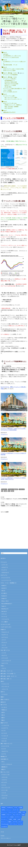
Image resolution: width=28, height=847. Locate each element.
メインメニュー (26, 1)
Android (3, 588)
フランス (3, 795)
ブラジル (3, 642)
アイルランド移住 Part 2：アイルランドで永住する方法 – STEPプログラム (13, 478)
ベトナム (3, 738)
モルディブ (3, 663)
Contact (2, 835)
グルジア (3, 655)
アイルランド (3, 16)
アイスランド (4, 684)
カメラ (20, 821)
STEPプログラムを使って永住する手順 (14, 69)
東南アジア (3, 722)
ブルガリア (3, 751)
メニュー (10, 809)
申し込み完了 (9, 108)
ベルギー (3, 798)
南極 (2, 696)
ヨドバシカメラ (13, 812)
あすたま (7, 26)
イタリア (3, 779)
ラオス (2, 741)
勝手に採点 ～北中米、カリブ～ (8, 676)
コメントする (12, 26)
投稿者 (3, 814)
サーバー (3, 616)
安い (24, 812)
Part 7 (5, 110)
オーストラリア (4, 577)
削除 (15, 819)
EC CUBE (3, 593)
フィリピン (3, 735)
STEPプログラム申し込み (10, 103)
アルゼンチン (4, 632)
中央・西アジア (4, 650)
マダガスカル (4, 572)
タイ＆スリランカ (5, 624)
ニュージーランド (5, 580)
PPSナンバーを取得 (11, 85)
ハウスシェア (21, 489)
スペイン (3, 790)
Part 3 (5, 67)
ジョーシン (4, 812)
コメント (4, 821)
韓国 (2, 717)
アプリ (2, 614)
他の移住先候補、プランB (10, 64)
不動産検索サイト (10, 80)
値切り (10, 821)
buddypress (10, 807)
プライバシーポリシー (6, 838)
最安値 (3, 807)
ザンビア (3, 570)
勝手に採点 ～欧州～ (5, 678)
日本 (2, 715)
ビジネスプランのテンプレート (14, 99)
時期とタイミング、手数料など (14, 105)
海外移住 (11, 16)
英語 (20, 812)
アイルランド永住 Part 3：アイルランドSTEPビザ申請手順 (13, 453)
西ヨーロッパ (4, 772)
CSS (2, 590)
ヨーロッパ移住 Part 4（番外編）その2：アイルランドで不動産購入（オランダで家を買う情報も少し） (13, 504)
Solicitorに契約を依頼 (11, 82)
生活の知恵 (3, 759)
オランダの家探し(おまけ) (10, 91)
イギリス (3, 777)
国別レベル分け (4, 699)
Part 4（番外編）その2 (10, 77)
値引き (3, 809)
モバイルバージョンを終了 (14, 845)
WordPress (3, 608)
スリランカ (3, 658)
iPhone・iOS (4, 601)
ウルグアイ (3, 634)
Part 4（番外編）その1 (10, 73)
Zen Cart (3, 611)
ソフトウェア (4, 619)
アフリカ (3, 562)
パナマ (2, 639)
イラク (2, 668)
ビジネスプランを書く (9, 96)
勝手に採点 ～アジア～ (6, 671)
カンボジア (3, 728)
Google (3, 598)
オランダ (8, 16)
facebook (3, 595)
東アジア (3, 704)
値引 (19, 819)
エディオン (16, 809)
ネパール (3, 733)
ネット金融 (3, 621)
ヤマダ (15, 821)
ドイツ (2, 792)
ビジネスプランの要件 (11, 97)
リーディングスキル (5, 764)
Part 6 (5, 101)
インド (2, 652)
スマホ (20, 824)
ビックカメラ (17, 814)
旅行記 (2, 702)
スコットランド (4, 787)
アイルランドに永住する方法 (11, 57)
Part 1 (5, 52)
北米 (2, 691)
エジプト (3, 564)
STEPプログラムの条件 (10, 70)
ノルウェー (3, 689)
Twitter (3, 606)
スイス (2, 785)
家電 (2, 769)
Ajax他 (2, 585)
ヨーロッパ (4, 819)
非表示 (12, 817)
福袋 (23, 814)
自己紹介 (6, 54)
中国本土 (3, 709)
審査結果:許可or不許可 (9, 112)
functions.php (5, 824)
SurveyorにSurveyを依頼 (12, 83)
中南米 (2, 629)
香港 (2, 720)
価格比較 (3, 766)
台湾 (2, 712)
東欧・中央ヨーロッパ (6, 743)
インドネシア (4, 725)
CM (2, 761)
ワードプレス (14, 824)
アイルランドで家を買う (10, 78)
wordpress (4, 826)
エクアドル (3, 637)
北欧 (2, 681)
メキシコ (3, 647)
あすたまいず (6, 2)
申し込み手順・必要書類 (12, 106)
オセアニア (3, 575)
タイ (2, 730)
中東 (2, 665)
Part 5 (5, 94)
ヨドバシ (10, 814)
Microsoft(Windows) (6, 603)
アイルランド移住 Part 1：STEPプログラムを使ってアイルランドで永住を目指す (13, 429)
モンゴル (3, 707)
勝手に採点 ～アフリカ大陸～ (7, 673)
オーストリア (4, 746)
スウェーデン (4, 686)
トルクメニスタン (5, 660)
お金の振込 (8, 87)
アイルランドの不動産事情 (11, 74)
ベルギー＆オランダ (5, 627)
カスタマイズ (5, 817)
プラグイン (18, 817)
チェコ (2, 748)
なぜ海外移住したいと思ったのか (12, 55)
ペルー (2, 645)
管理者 (20, 807)
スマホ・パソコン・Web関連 (7, 582)
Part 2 (5, 60)
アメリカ (3, 694)
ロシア (2, 754)
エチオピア (3, 567)
